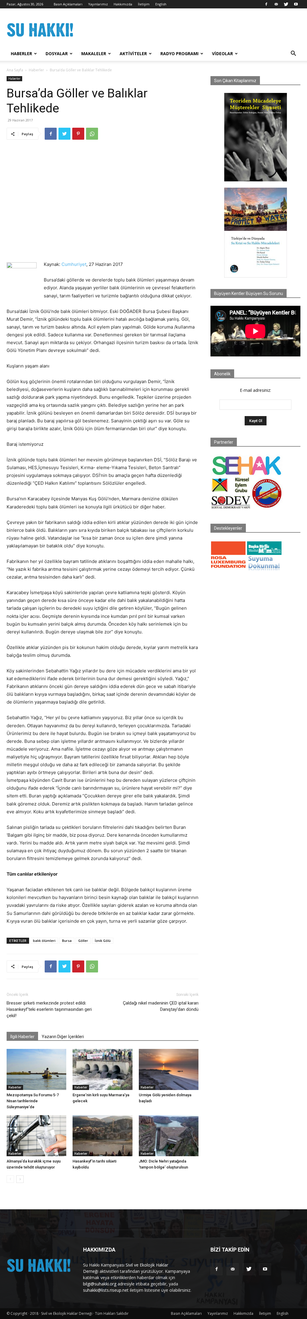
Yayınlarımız (98, 4)
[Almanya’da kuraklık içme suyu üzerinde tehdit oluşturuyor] (36, 1135)
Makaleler (93, 53)
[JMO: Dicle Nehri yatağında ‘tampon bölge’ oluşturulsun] (168, 1135)
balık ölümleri (44, 940)
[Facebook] (266, 4)
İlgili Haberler (22, 1036)
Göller (83, 940)
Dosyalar (57, 53)
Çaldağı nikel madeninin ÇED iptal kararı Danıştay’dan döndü (160, 1006)
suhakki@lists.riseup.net (106, 1290)
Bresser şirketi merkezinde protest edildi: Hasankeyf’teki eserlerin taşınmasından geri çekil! (49, 1009)
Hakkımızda (123, 4)
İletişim (144, 4)
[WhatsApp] (92, 134)
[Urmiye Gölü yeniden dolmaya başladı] (168, 1069)
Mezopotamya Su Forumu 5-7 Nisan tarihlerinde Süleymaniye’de (33, 1101)
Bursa (67, 940)
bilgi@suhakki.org (99, 1284)
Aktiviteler (133, 53)
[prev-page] (10, 1179)
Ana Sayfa (15, 70)
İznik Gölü (103, 940)
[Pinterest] (78, 134)
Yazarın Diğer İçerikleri (63, 1036)
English (160, 4)
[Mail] (276, 4)
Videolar (222, 53)
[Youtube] (295, 4)
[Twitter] (286, 4)
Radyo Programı (179, 53)
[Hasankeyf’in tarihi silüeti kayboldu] (102, 1135)
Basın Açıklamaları (68, 4)
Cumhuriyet (73, 264)
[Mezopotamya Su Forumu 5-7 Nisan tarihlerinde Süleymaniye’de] (36, 1069)
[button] (293, 54)
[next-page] (20, 1179)
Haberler (21, 53)
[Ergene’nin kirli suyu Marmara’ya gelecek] (102, 1069)
